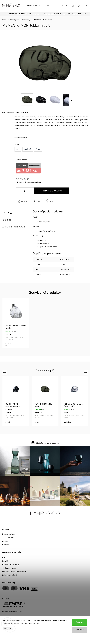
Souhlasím (79, 622)
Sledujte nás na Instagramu (47, 443)
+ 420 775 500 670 (8, 538)
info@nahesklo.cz (8, 534)
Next (85, 372)
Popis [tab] (10, 213)
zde (38, 623)
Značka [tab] (13, 227)
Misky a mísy (64, 259)
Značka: (22, 160)
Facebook (5, 541)
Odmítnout (80, 630)
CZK (64, 6)
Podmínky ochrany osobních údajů (14, 571)
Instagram (5, 545)
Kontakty (5, 561)
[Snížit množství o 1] (19, 191)
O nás (4, 557)
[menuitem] (32, 6)
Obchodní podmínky (9, 568)
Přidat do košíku (52, 191)
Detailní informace (21, 137)
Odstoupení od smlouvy (10, 564)
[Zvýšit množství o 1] (31, 191)
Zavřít (81, 209)
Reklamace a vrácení (9, 575)
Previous (5, 372)
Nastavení (7, 628)
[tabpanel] (15, 323)
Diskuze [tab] (6, 220)
